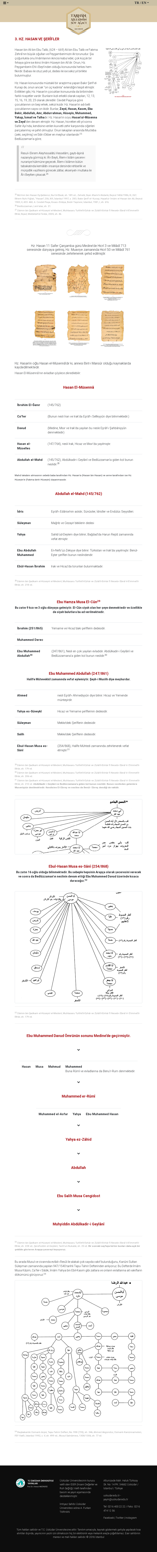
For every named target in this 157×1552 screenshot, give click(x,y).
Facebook (108, 1517)
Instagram (131, 1517)
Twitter (119, 1517)
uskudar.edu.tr (111, 1495)
